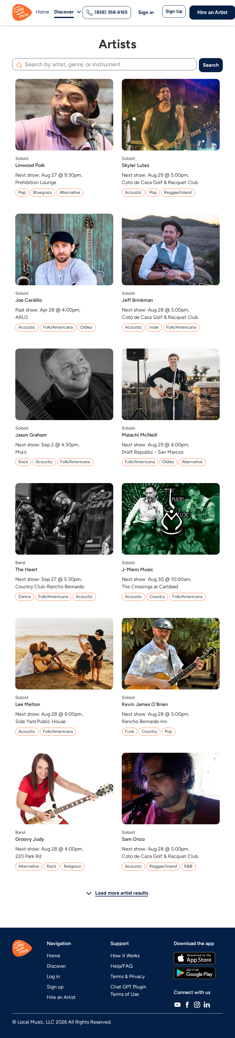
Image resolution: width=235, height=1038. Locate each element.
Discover (56, 966)
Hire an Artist (61, 997)
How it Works (125, 956)
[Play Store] (195, 973)
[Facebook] (187, 1004)
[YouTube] (177, 1004)
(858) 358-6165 (110, 12)
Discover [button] (64, 12)
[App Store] (194, 958)
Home (42, 12)
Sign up (55, 987)
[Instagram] (197, 1004)
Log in (53, 976)
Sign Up (174, 11)
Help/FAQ (121, 966)
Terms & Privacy (127, 976)
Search (211, 65)
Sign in (146, 12)
